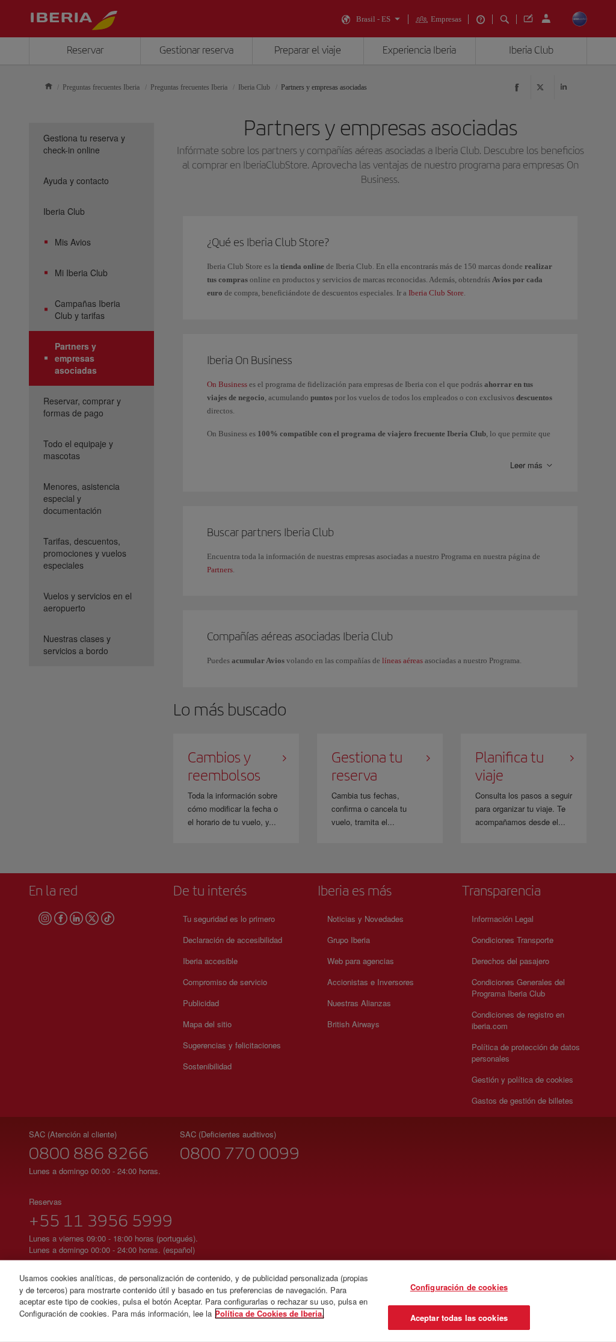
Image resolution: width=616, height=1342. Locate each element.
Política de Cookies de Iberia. (269, 1313)
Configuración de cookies (459, 1287)
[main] (308, 1301)
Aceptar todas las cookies (459, 1317)
